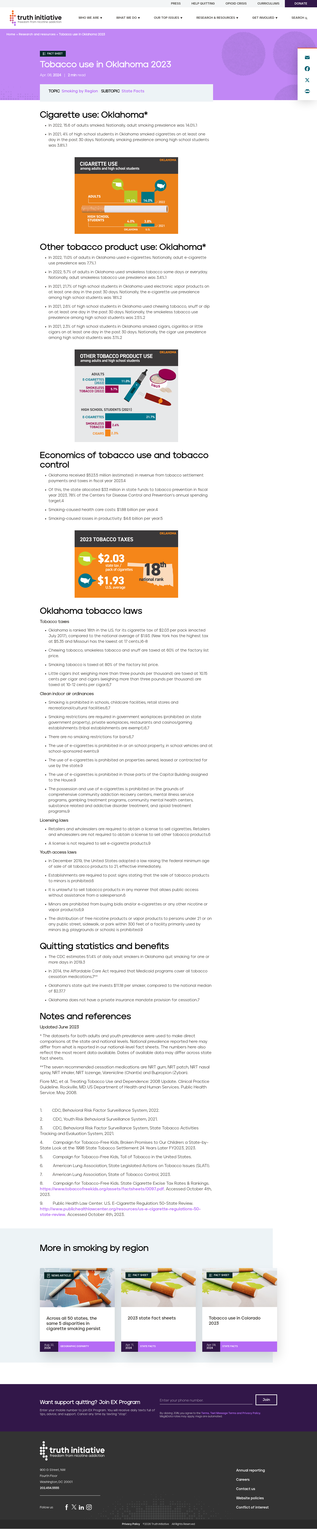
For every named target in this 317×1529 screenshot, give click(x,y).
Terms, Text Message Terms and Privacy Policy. (231, 1413)
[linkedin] (81, 1507)
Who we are (88, 17)
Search (298, 17)
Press (176, 3)
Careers (243, 1479)
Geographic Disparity (74, 1346)
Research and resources (37, 34)
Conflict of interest (252, 1507)
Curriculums (268, 3)
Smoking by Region (80, 91)
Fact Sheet (55, 53)
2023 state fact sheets (152, 1318)
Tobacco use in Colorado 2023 (235, 1321)
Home (11, 34)
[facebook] (66, 1507)
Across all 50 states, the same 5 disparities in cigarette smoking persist (73, 1323)
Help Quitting (203, 3)
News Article (61, 1275)
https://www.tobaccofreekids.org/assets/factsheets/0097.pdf (102, 1189)
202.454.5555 (49, 1488)
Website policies (250, 1498)
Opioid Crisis (236, 3)
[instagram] (89, 1507)
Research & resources (215, 17)
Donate (301, 3)
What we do (126, 17)
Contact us (245, 1489)
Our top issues (166, 17)
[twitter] (74, 1506)
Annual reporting (250, 1470)
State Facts (133, 91)
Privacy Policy (131, 1524)
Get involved (263, 17)
